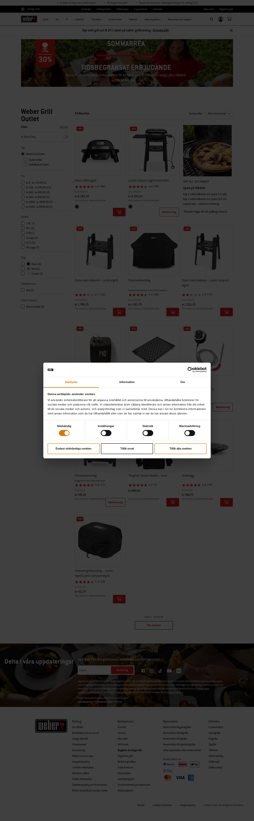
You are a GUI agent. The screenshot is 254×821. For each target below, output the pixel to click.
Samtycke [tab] (71, 382)
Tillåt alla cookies (180, 448)
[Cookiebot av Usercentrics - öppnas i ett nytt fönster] (190, 370)
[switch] (106, 433)
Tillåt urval (127, 448)
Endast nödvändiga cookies (73, 448)
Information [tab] (127, 382)
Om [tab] (182, 382)
